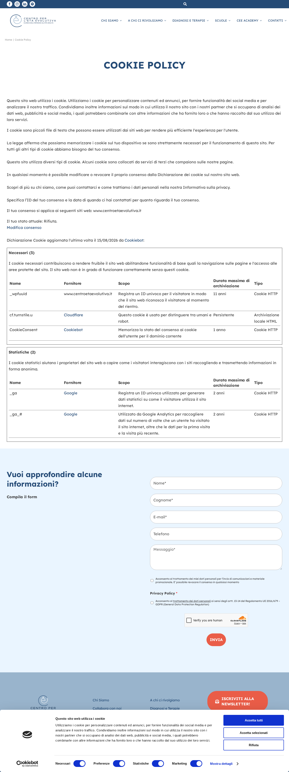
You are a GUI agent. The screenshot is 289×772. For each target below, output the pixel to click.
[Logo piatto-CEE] (33, 13)
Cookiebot (134, 240)
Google (70, 393)
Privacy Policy (163, 593)
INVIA (216, 639)
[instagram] (17, 4)
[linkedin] (25, 4)
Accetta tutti (254, 720)
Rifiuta (254, 745)
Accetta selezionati (254, 733)
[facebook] (9, 4)
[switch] (119, 763)
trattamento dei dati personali (192, 601)
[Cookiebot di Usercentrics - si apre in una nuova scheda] (27, 764)
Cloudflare (73, 314)
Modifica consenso (24, 227)
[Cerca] (185, 4)
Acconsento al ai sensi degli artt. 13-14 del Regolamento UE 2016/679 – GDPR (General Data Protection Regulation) (218, 602)
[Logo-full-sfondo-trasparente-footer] (43, 692)
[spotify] (32, 4)
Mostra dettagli (221, 763)
